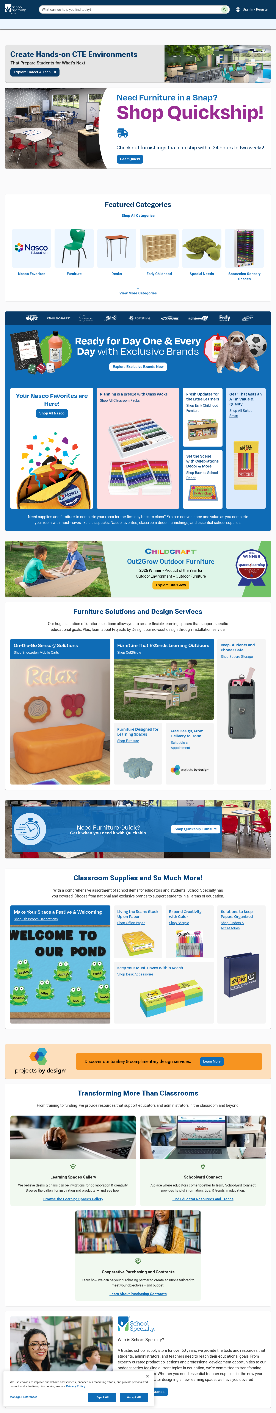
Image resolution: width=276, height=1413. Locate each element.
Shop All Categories (138, 274)
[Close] (147, 1376)
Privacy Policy (75, 1386)
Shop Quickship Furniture (195, 917)
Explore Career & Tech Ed (35, 72)
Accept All (134, 1397)
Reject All (102, 1397)
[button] (252, 9)
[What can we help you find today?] (224, 9)
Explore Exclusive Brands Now (138, 425)
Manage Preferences (23, 1397)
